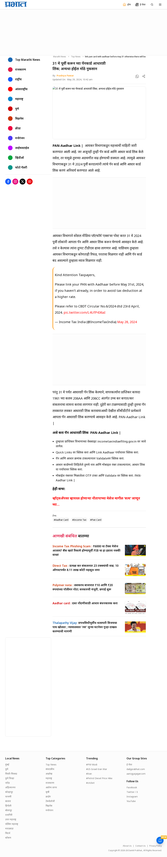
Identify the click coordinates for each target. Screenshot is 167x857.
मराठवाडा (9, 828)
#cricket (90, 782)
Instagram (132, 796)
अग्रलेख (49, 773)
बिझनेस (49, 805)
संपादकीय (50, 769)
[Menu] (160, 5)
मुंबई (7, 764)
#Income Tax (79, 519)
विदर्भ (7, 833)
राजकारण (50, 782)
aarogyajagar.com (136, 773)
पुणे (6, 769)
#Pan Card (95, 519)
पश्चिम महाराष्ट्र (11, 823)
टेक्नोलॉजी (50, 801)
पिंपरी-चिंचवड (11, 773)
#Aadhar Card (61, 519)
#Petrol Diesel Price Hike (99, 778)
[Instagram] (15, 181)
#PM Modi (91, 764)
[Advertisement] (83, 31)
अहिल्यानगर (10, 787)
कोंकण (8, 837)
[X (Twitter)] (22, 181)
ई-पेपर (129, 764)
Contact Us (140, 846)
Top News (76, 56)
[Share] (143, 76)
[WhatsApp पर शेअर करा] (137, 76)
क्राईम (48, 796)
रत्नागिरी (8, 814)
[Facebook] (8, 181)
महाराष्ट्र (49, 778)
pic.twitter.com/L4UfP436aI (84, 312)
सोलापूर (8, 810)
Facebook (132, 787)
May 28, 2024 (127, 322)
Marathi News (59, 56)
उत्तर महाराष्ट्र (10, 819)
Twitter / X (132, 791)
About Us (127, 846)
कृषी (47, 791)
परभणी (8, 796)
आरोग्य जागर (51, 787)
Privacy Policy (155, 846)
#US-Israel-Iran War (96, 769)
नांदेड (7, 782)
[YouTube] (30, 181)
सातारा (8, 801)
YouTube (131, 801)
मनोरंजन (49, 810)
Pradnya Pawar (65, 75)
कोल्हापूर (9, 791)
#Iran (89, 773)
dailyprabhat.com (136, 769)
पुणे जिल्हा (9, 778)
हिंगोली (8, 805)
